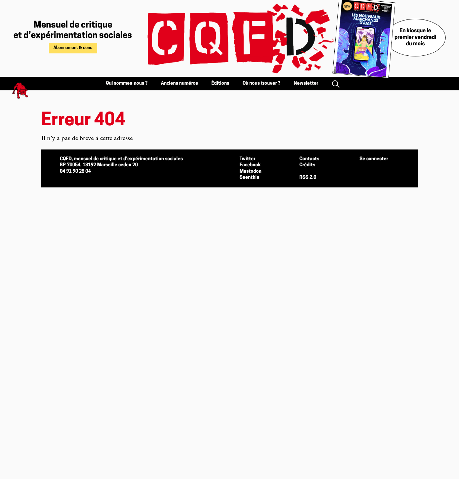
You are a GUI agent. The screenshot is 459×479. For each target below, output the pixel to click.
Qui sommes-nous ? (127, 83)
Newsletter (306, 83)
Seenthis (249, 177)
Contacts (309, 159)
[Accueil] (233, 38)
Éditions (220, 83)
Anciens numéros (179, 83)
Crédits (307, 165)
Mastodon (250, 171)
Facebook (250, 165)
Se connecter (374, 159)
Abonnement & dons (72, 48)
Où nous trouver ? (261, 83)
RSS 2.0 (307, 177)
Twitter (247, 159)
